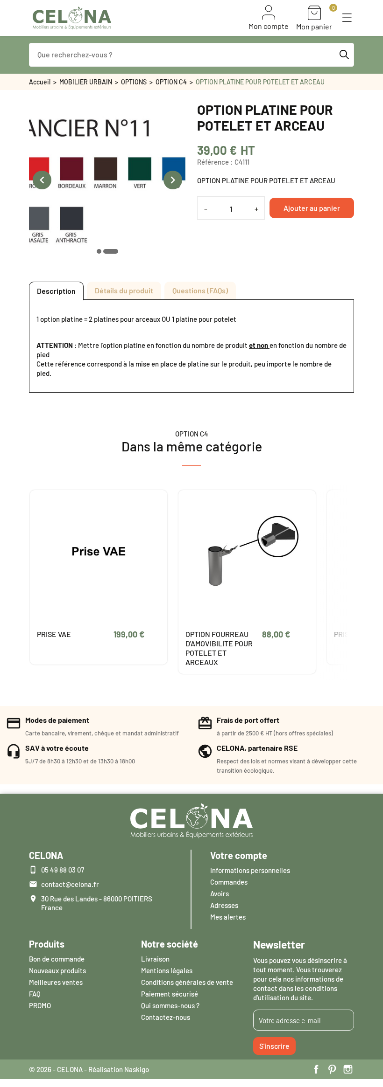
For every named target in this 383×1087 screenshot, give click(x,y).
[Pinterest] (332, 1069)
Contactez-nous (165, 1017)
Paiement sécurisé (169, 994)
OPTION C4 (171, 82)
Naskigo (136, 1069)
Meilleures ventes (56, 982)
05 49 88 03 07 (62, 869)
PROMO (40, 1005)
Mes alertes (228, 917)
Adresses (224, 905)
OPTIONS (134, 82)
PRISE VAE (54, 634)
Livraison (155, 959)
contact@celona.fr (70, 884)
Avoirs (219, 893)
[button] (347, 17)
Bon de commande (57, 959)
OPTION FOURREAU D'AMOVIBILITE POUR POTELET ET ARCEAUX (219, 648)
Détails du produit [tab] (124, 290)
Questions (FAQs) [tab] (200, 290)
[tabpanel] (191, 346)
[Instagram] (348, 1069)
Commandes (229, 882)
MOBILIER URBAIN (85, 82)
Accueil (39, 82)
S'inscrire (274, 1045)
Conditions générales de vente (187, 982)
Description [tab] (56, 290)
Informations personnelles (250, 870)
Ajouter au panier (312, 207)
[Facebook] (316, 1069)
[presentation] (42, 180)
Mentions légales (166, 970)
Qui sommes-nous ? (170, 1005)
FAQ (35, 994)
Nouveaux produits (57, 970)
